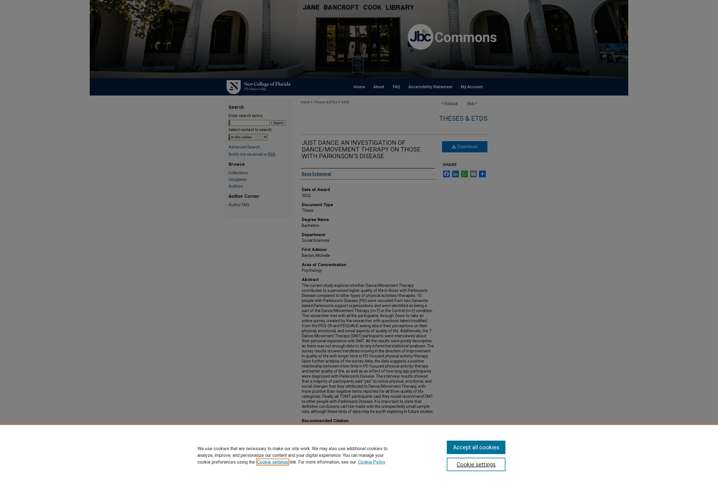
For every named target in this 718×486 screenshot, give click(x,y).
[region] (359, 455)
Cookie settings (272, 462)
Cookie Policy (371, 462)
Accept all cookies (476, 447)
